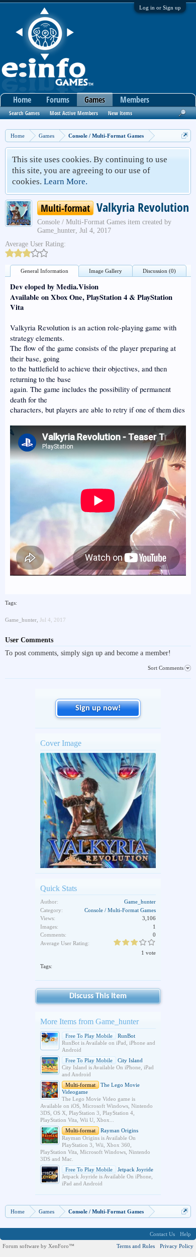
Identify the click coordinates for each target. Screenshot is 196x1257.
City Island (104, 1060)
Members (134, 99)
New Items (120, 113)
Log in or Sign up (160, 8)
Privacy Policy (176, 1246)
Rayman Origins (101, 1130)
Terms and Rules (136, 1246)
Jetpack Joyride (109, 1169)
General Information (44, 271)
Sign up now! (98, 708)
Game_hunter (56, 230)
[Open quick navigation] (184, 135)
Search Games (24, 113)
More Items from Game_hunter (89, 1021)
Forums (57, 99)
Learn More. (65, 181)
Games (94, 99)
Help (185, 1234)
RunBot (100, 1036)
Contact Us (162, 1234)
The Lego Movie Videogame (101, 1088)
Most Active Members (74, 113)
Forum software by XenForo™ (38, 1246)
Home (22, 99)
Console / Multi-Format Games (81, 222)
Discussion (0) (159, 271)
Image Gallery (105, 271)
